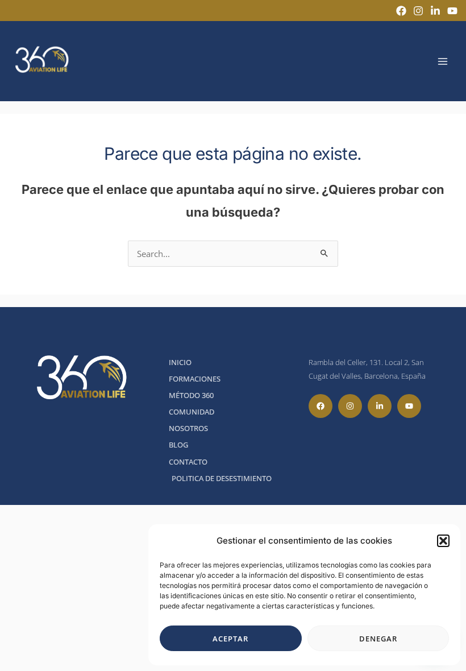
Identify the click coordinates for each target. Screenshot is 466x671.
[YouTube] (452, 11)
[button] (443, 540)
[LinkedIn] (435, 11)
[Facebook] (401, 11)
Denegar (378, 638)
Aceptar (230, 638)
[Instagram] (418, 11)
